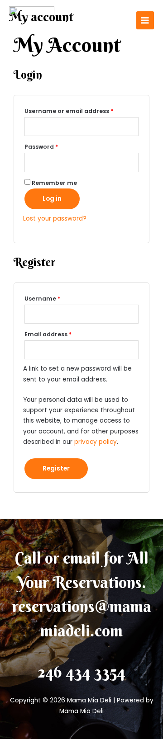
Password (54, 146)
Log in (52, 198)
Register (56, 468)
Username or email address (81, 110)
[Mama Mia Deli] (31, 20)
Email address (61, 333)
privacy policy (95, 442)
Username (55, 297)
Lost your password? (54, 218)
